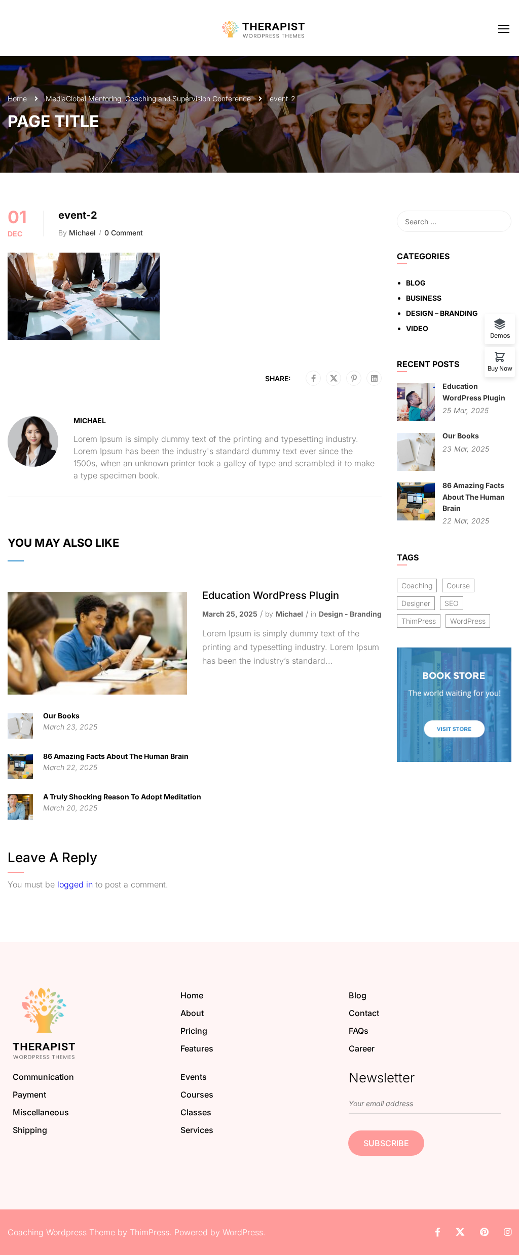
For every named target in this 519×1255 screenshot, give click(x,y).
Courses (196, 1094)
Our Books (61, 715)
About (192, 1013)
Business (423, 298)
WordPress (468, 621)
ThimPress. (151, 1232)
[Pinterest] (354, 379)
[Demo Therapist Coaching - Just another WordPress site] (263, 28)
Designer (415, 603)
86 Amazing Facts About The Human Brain (116, 756)
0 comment (123, 232)
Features (196, 1048)
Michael (82, 232)
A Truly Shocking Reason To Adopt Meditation (122, 796)
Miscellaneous (41, 1112)
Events (193, 1077)
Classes (195, 1112)
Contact (364, 1013)
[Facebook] (313, 379)
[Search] (498, 221)
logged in (75, 884)
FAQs (358, 1031)
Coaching (416, 585)
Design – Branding (442, 313)
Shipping (30, 1130)
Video (417, 328)
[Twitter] (334, 379)
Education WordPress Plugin (270, 595)
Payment (29, 1094)
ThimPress (418, 621)
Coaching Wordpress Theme (61, 1232)
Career (362, 1048)
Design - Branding (350, 614)
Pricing (193, 1031)
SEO (451, 603)
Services (196, 1130)
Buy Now (500, 368)
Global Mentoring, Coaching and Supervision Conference (158, 98)
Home (17, 98)
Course (458, 585)
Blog (416, 282)
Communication (43, 1077)
